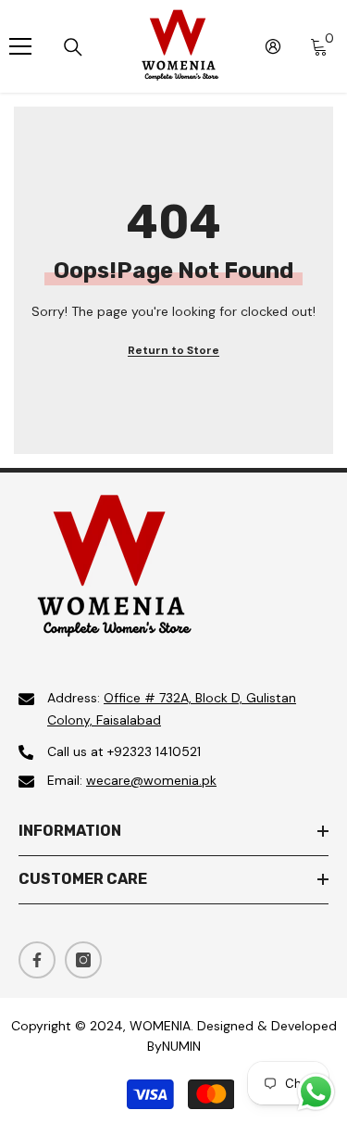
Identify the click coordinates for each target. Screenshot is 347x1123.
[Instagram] (83, 959)
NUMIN (181, 1046)
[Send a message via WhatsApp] (316, 1092)
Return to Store (173, 350)
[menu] (20, 46)
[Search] (73, 47)
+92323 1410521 (154, 751)
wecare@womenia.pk (151, 780)
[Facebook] (37, 959)
